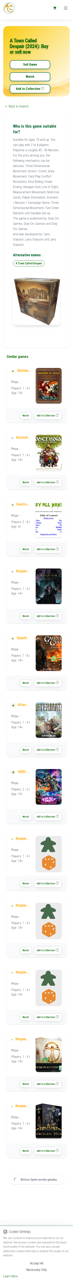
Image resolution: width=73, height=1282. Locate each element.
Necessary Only (36, 1270)
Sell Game (30, 64)
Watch (30, 77)
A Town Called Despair (29, 263)
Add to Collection (28, 89)
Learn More (10, 1276)
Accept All (36, 1263)
